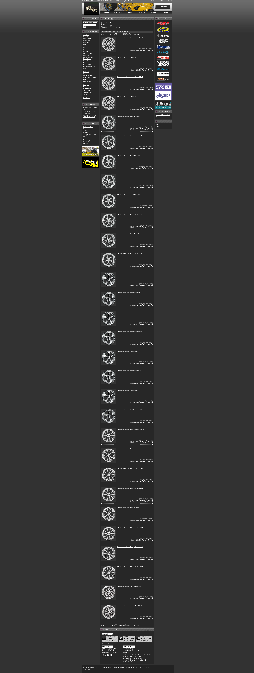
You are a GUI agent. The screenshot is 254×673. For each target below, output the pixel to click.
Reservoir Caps (87, 81)
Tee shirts (85, 94)
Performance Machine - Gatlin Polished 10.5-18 (130, 135)
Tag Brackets (86, 90)
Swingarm (86, 85)
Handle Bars (86, 70)
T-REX (85, 130)
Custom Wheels (87, 46)
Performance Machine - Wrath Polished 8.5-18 (129, 331)
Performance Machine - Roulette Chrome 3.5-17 (130, 77)
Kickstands (86, 72)
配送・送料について (89, 117)
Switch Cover (87, 88)
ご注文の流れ (87, 113)
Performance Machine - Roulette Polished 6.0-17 (130, 57)
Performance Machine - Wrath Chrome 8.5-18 (129, 312)
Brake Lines (86, 40)
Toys (84, 99)
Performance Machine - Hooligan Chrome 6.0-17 (130, 507)
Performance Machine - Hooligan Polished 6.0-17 (130, 527)
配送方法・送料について (126, 667)
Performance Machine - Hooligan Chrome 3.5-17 (130, 547)
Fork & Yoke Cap (88, 57)
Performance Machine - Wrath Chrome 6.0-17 (129, 351)
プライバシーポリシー (89, 111)
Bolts (84, 44)
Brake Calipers (87, 38)
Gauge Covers (87, 64)
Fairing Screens (87, 53)
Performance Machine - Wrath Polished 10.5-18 (129, 292)
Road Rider (86, 128)
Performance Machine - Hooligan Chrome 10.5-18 (130, 429)
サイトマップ (168, 0)
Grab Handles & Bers (89, 66)
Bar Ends (85, 36)
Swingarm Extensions (89, 86)
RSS (157, 124)
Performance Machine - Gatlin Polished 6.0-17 (129, 214)
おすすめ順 (115, 32)
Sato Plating (86, 140)
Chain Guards (87, 48)
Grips (84, 68)
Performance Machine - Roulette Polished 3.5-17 (130, 96)
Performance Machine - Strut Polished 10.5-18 (129, 605)
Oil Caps (85, 79)
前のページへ (105, 34)
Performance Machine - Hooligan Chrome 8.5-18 (130, 468)
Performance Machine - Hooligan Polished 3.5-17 (130, 566)
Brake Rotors (86, 42)
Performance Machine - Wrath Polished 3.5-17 (129, 409)
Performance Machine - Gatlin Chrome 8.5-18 (129, 155)
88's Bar (85, 143)
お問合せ (162, 0)
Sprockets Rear (87, 83)
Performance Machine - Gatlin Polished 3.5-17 (129, 253)
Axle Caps (86, 35)
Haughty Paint (87, 141)
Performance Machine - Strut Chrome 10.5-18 (129, 586)
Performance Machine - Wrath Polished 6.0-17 (129, 370)
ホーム (85, 667)
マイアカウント (155, 0)
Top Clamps (86, 98)
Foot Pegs (86, 55)
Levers (85, 74)
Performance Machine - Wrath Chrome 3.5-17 (129, 390)
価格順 (121, 32)
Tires (84, 96)
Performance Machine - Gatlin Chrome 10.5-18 (129, 116)
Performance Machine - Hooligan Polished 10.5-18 (130, 449)
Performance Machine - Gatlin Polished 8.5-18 (129, 175)
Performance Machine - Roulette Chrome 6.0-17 (130, 37)
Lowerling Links (87, 75)
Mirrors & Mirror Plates (89, 77)
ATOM (157, 126)
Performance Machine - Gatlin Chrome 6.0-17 (129, 194)
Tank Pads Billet (87, 92)
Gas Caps (85, 62)
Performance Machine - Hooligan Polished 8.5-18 (130, 488)
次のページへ (141, 34)
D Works (85, 132)
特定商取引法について (93, 667)
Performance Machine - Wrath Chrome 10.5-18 (129, 273)
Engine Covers (87, 49)
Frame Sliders (87, 61)
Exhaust (85, 51)
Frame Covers (87, 59)
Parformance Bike (88, 127)
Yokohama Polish (88, 138)
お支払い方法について (89, 115)
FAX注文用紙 (105, 643)
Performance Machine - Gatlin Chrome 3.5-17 (129, 234)
